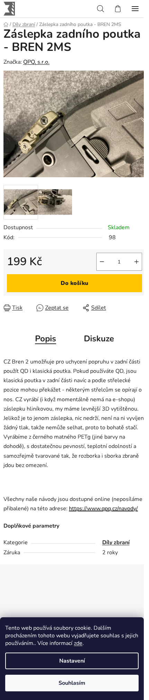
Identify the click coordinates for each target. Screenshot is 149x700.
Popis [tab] (45, 338)
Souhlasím (72, 683)
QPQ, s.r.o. (36, 62)
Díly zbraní (116, 542)
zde (78, 643)
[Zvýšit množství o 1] (136, 261)
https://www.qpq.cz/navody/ (103, 508)
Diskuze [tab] (99, 338)
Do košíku (74, 283)
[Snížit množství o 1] (102, 261)
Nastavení (72, 661)
